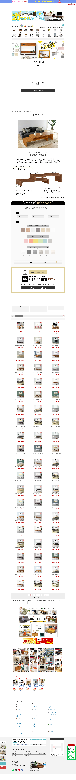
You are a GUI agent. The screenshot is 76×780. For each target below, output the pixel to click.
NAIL (56, 306)
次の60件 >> (47, 595)
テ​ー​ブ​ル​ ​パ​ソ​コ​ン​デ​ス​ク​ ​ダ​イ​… (15, 686)
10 (41, 595)
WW (20, 311)
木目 (20, 306)
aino (38, 306)
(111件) (57, 333)
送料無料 (31, 316)
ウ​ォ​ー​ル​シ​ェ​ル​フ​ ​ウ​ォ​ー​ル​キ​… (35, 686)
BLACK (39, 311)
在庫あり (26, 316)
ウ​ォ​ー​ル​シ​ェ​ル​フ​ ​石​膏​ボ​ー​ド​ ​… (21, 686)
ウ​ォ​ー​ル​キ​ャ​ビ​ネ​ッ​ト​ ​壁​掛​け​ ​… (28, 686)
